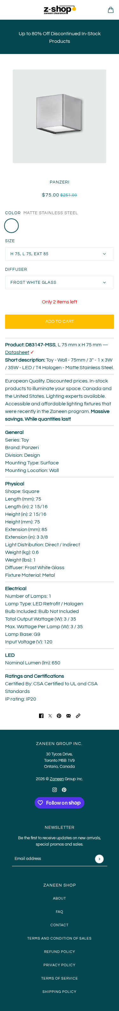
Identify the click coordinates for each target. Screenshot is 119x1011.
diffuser (16, 269)
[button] (78, 715)
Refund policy (59, 952)
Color (13, 213)
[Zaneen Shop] (60, 10)
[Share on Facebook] (41, 715)
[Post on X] (50, 715)
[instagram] (54, 789)
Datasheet (17, 352)
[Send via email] (68, 715)
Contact (59, 925)
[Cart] (111, 10)
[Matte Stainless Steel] (11, 225)
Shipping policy (59, 992)
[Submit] (99, 859)
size (10, 241)
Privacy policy (59, 965)
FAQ (59, 912)
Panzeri (59, 182)
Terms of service (59, 978)
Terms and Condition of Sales (59, 938)
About (59, 898)
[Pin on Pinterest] (59, 715)
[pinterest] (64, 789)
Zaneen (57, 779)
